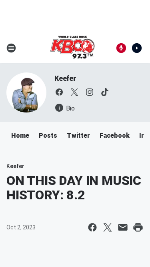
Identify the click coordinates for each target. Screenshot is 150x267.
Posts (48, 135)
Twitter (78, 135)
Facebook (115, 135)
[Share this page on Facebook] (92, 227)
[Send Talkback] (121, 48)
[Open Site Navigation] (11, 48)
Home (20, 135)
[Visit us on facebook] (59, 92)
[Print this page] (138, 227)
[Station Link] (72, 48)
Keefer (65, 78)
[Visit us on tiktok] (105, 92)
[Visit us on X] (74, 92)
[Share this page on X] (107, 227)
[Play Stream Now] (137, 48)
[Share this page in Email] (122, 227)
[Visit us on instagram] (89, 92)
